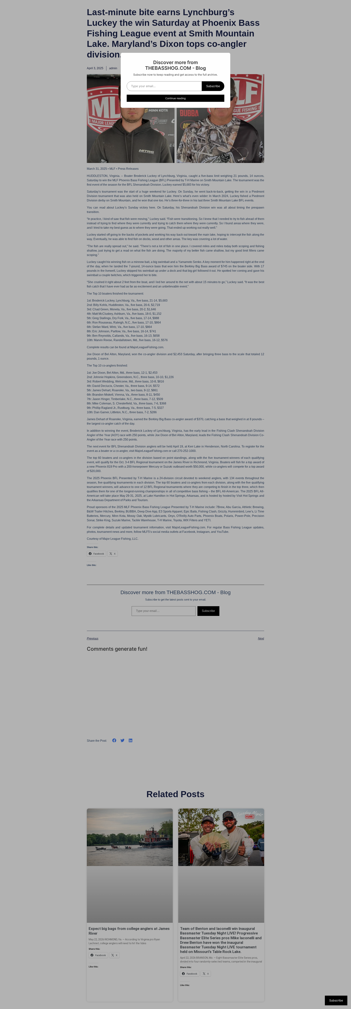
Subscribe (213, 86)
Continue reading (175, 98)
